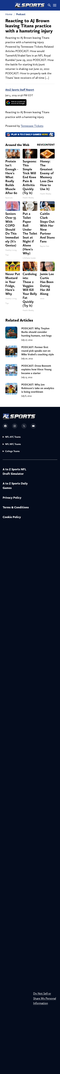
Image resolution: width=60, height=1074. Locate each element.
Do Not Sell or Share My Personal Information (44, 998)
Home (8, 14)
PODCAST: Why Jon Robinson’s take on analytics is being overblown (37, 388)
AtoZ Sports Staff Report (19, 89)
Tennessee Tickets (32, 125)
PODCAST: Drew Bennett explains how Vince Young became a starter (36, 369)
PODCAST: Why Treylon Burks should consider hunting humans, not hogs (36, 332)
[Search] (49, 5)
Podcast (20, 14)
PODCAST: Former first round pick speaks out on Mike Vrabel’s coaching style (37, 351)
